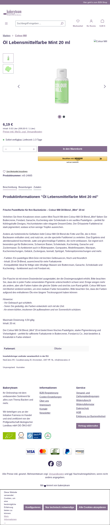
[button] (72, 159)
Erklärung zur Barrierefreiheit (90, 416)
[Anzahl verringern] (6, 149)
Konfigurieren (33, 507)
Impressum (45, 405)
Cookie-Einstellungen (51, 397)
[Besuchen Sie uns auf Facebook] (51, 463)
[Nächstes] (105, 86)
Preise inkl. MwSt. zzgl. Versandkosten (22, 131)
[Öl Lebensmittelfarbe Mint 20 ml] (62, 86)
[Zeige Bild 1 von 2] (59, 117)
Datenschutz (82, 408)
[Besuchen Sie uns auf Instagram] (59, 463)
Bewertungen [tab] (25, 187)
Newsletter (45, 413)
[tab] (10, 187)
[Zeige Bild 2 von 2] (64, 117)
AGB (78, 412)
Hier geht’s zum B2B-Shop (95, 2)
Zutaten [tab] (37, 187)
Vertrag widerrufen (88, 426)
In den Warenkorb (72, 149)
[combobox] (37, 23)
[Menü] (6, 23)
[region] (55, 86)
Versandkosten (56, 474)
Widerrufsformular (85, 404)
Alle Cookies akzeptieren (92, 507)
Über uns (44, 401)
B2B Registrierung (49, 393)
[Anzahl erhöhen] (34, 149)
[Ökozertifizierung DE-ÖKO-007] (9, 435)
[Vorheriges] (18, 86)
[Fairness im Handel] (21, 435)
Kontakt (43, 409)
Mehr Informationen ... (10, 519)
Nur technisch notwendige (59, 507)
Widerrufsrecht (83, 400)
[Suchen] (62, 23)
